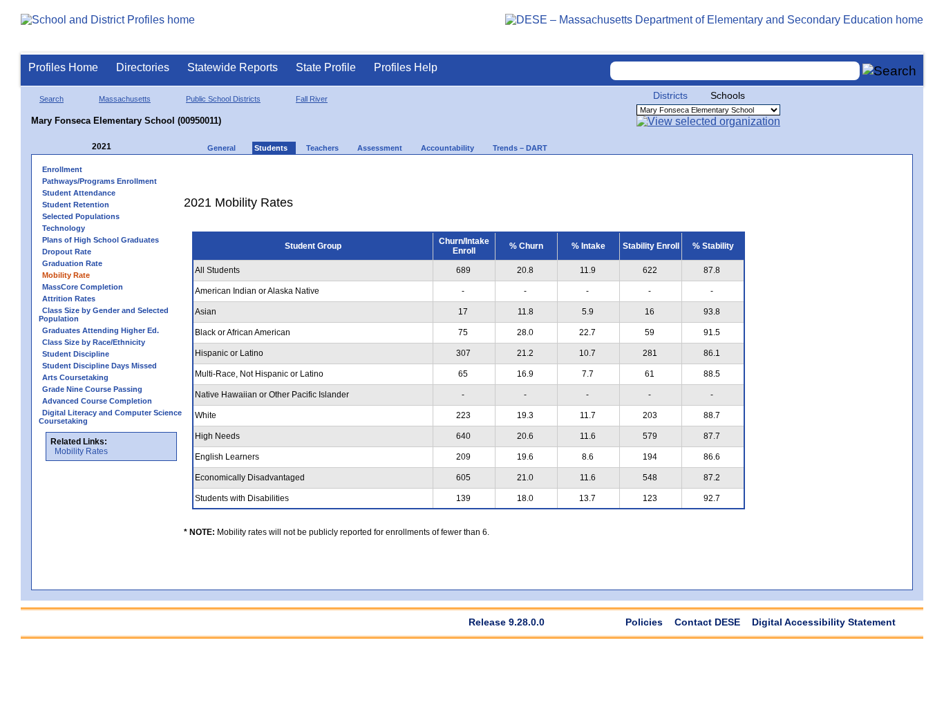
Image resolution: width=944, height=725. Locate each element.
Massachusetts (125, 99)
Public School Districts (223, 99)
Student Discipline (75, 354)
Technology (63, 228)
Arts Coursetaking (75, 377)
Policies (644, 622)
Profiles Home (63, 67)
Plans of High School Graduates (100, 240)
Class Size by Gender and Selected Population (104, 314)
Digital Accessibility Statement (824, 622)
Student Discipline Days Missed (99, 365)
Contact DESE (707, 622)
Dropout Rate (66, 251)
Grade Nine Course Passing (92, 389)
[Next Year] (130, 147)
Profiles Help (405, 67)
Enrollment (62, 169)
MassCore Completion (82, 287)
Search (51, 99)
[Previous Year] (82, 147)
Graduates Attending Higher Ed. (100, 330)
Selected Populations (81, 216)
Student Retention (75, 204)
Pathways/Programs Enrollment (99, 181)
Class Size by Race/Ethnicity (93, 342)
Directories (142, 67)
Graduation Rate (72, 263)
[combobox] (735, 71)
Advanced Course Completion (97, 401)
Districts (670, 95)
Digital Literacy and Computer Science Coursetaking (110, 416)
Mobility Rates (81, 451)
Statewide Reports (232, 67)
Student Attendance (78, 193)
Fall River (312, 99)
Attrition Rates (68, 298)
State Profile (326, 67)
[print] (666, 174)
